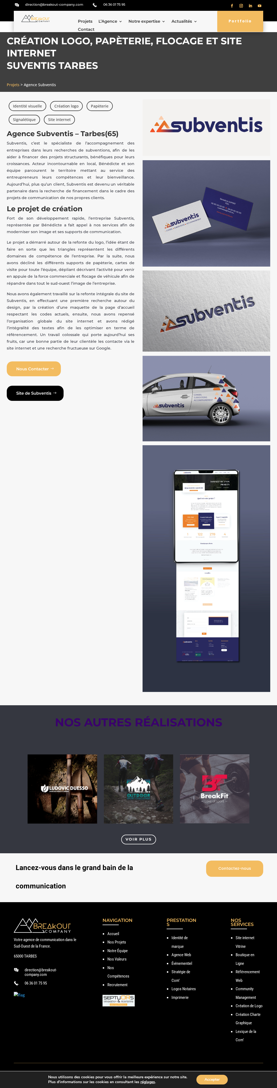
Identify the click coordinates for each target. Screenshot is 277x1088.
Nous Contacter (32, 368)
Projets (85, 21)
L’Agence (107, 21)
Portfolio (240, 21)
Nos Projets (116, 942)
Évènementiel (182, 963)
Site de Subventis (33, 393)
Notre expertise (144, 21)
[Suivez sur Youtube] (259, 5)
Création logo (66, 106)
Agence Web (181, 954)
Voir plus (139, 839)
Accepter (212, 1079)
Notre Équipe (117, 950)
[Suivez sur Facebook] (232, 5)
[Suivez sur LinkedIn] (250, 5)
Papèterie (99, 106)
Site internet (59, 119)
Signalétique (24, 119)
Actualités (182, 21)
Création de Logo (249, 1005)
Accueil (113, 933)
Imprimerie (180, 997)
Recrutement (117, 984)
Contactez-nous (234, 868)
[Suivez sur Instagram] (241, 5)
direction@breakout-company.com (54, 4)
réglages (147, 1082)
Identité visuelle (27, 106)
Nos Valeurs (117, 959)
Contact (86, 30)
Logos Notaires (184, 988)
